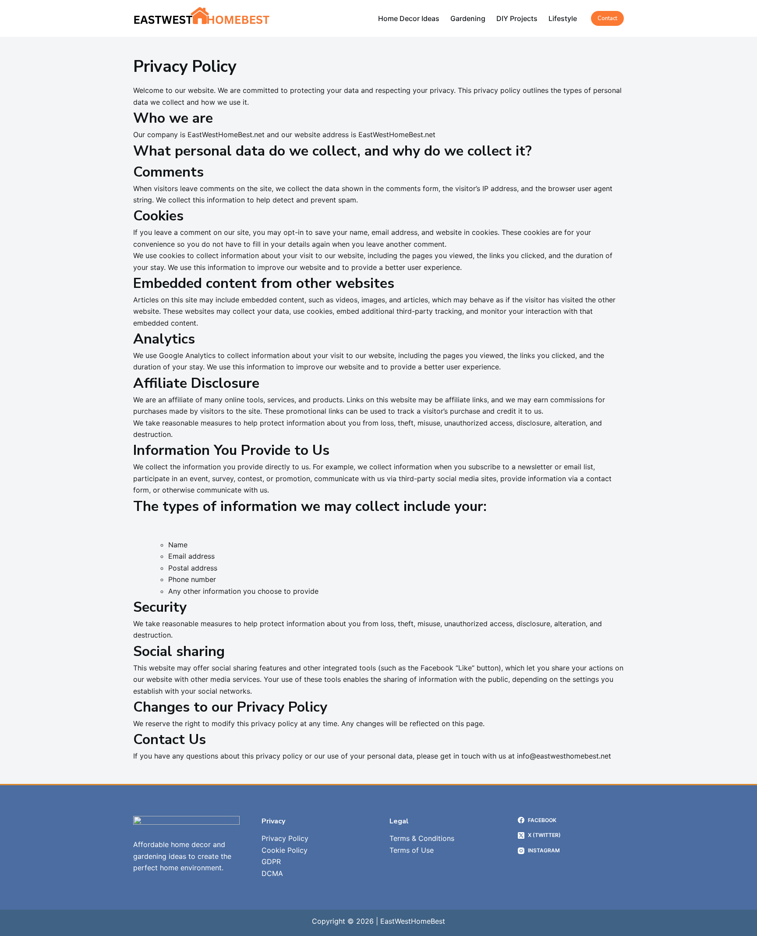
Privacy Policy (285, 838)
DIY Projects (517, 18)
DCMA (272, 873)
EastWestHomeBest (412, 921)
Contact (607, 18)
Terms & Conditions (421, 838)
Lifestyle (562, 18)
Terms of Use (411, 850)
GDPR (271, 861)
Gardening (467, 18)
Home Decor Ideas (408, 18)
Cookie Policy (285, 850)
